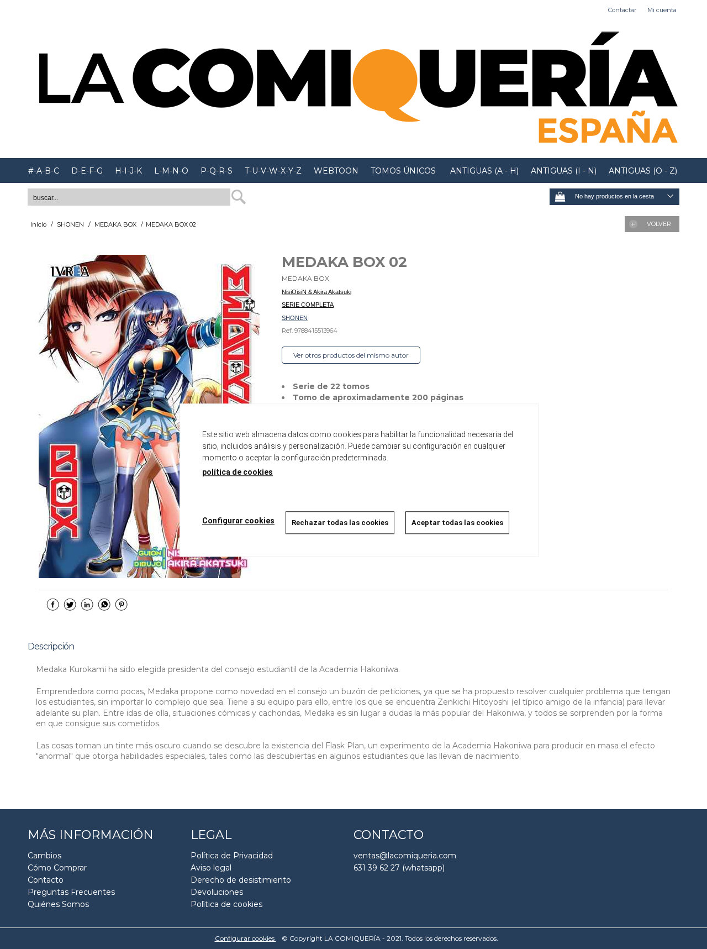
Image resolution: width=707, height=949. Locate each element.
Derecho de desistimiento (241, 880)
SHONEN (295, 317)
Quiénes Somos (58, 904)
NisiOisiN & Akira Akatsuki (316, 292)
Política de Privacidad (232, 856)
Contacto (46, 880)
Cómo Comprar (57, 868)
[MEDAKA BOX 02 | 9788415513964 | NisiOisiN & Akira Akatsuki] (149, 416)
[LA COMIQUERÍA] (353, 89)
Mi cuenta (662, 10)
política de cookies (237, 472)
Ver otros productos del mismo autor (351, 355)
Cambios (44, 856)
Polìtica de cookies (226, 904)
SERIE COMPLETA (308, 304)
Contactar (622, 10)
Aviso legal (211, 868)
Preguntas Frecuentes (71, 892)
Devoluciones (217, 892)
